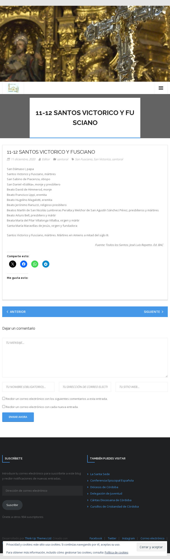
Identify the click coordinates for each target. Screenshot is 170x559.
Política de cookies (116, 552)
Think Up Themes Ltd (38, 538)
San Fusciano (83, 159)
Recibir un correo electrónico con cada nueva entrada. (42, 407)
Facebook (96, 538)
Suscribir (12, 505)
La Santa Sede (100, 474)
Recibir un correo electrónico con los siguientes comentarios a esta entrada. (57, 399)
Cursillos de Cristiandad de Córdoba (114, 506)
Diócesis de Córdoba (104, 487)
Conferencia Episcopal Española (112, 480)
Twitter (112, 538)
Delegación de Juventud (106, 493)
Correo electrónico (152, 538)
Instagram (128, 538)
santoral (62, 159)
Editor (46, 159)
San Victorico (102, 159)
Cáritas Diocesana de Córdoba (110, 500)
